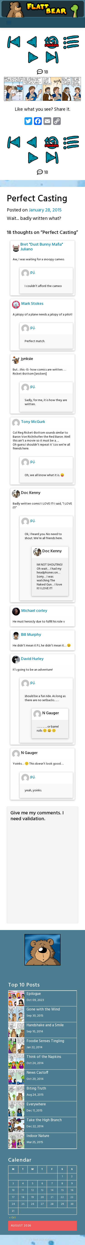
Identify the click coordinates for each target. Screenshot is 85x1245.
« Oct (12, 1218)
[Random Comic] (51, 42)
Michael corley (34, 611)
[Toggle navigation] (9, 22)
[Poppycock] (32, 57)
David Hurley (32, 659)
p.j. (32, 272)
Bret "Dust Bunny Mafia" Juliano (41, 247)
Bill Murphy (31, 635)
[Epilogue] (52, 57)
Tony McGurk (33, 422)
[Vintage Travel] (32, 42)
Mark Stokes (32, 304)
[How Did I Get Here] (13, 42)
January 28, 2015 (45, 210)
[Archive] (71, 42)
